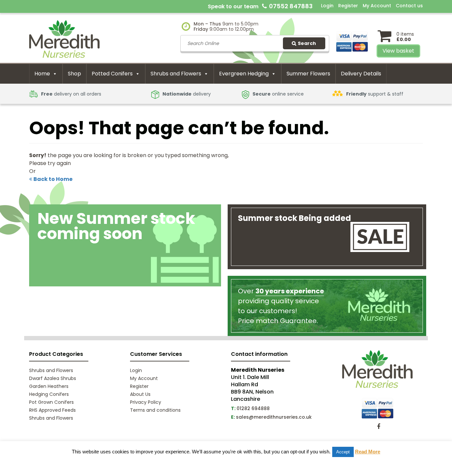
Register (348, 5)
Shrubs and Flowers (176, 73)
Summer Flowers (308, 73)
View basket (398, 51)
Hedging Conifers (49, 394)
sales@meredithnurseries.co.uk (274, 417)
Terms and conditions (155, 410)
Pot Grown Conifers (51, 402)
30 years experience (289, 291)
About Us (140, 394)
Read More (367, 451)
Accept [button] (343, 451)
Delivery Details (361, 73)
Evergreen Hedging (244, 73)
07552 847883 (291, 6)
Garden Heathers (48, 386)
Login (327, 5)
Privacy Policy (145, 402)
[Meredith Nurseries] (64, 38)
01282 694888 (253, 408)
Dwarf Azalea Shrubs (52, 378)
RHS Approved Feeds (52, 410)
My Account (377, 5)
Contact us (409, 5)
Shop (74, 73)
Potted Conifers (112, 73)
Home (42, 73)
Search (307, 43)
